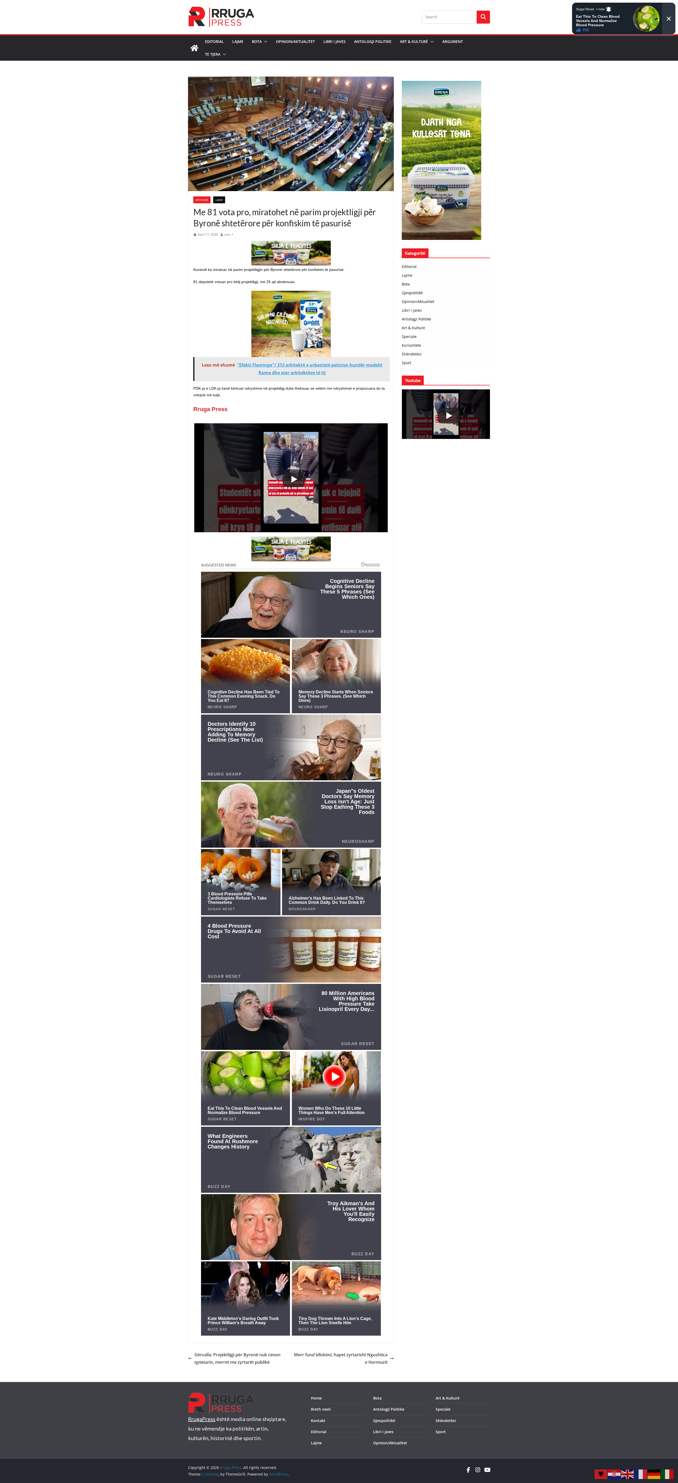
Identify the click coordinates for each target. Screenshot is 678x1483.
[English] (627, 1474)
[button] (264, 41)
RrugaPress (201, 1419)
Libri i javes (334, 41)
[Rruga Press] (194, 48)
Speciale (409, 336)
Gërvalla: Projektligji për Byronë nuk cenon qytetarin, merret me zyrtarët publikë (237, 1358)
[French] (641, 1474)
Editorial (214, 41)
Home (316, 1398)
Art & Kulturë (414, 41)
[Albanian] (601, 1474)
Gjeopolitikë (412, 292)
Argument (452, 41)
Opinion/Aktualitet (295, 41)
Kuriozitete (411, 345)
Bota (257, 41)
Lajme (237, 41)
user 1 (229, 234)
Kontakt (318, 1420)
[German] (654, 1474)
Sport (406, 362)
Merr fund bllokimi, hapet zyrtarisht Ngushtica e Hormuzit (340, 1358)
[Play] (293, 479)
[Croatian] (614, 1474)
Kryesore (201, 200)
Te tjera (212, 54)
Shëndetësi (412, 354)
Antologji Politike (372, 41)
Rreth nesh (321, 1409)
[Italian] (667, 1474)
